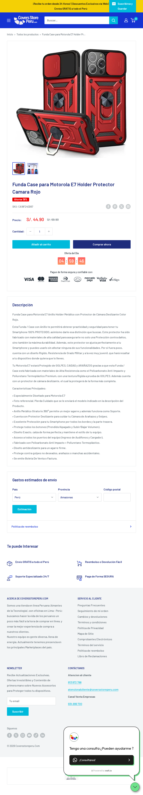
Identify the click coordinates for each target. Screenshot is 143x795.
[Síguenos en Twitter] (16, 735)
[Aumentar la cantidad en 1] (48, 231)
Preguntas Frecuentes (91, 605)
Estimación (24, 509)
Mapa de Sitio (86, 633)
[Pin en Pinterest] (114, 206)
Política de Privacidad (91, 628)
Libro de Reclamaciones (92, 656)
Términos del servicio (91, 645)
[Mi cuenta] (126, 20)
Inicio (10, 34)
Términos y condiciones (92, 622)
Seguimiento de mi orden (93, 610)
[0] (133, 20)
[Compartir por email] (128, 206)
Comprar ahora (102, 244)
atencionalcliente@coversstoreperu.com (93, 689)
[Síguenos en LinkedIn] (42, 735)
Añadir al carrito (41, 244)
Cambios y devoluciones (92, 616)
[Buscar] (113, 20)
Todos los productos (28, 34)
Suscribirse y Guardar (125, 6)
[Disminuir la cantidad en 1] (30, 231)
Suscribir (17, 711)
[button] (101, 760)
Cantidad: (18, 231)
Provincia (64, 489)
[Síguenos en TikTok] (35, 735)
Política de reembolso (25, 526)
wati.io (108, 770)
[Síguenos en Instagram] (22, 735)
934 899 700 (75, 703)
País (15, 489)
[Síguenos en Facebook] (9, 735)
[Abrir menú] (8, 20)
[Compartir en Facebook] (108, 206)
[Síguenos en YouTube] (29, 735)
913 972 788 (74, 682)
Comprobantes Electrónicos (95, 639)
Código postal (112, 489)
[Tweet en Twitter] (121, 206)
